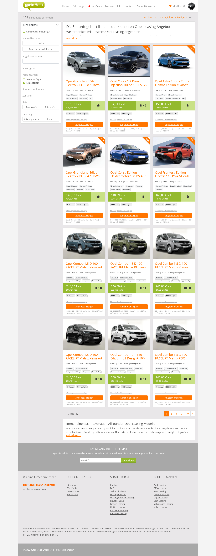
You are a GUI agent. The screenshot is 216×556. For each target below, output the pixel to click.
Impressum (72, 494)
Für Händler (72, 488)
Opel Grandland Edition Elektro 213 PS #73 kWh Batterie (83, 176)
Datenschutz (73, 491)
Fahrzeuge (78, 6)
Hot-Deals (96, 6)
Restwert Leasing (118, 513)
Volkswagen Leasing (163, 504)
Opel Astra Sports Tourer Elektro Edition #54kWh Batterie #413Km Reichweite (173, 86)
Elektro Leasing (117, 507)
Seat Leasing (160, 500)
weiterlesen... (73, 38)
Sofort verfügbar (34, 79)
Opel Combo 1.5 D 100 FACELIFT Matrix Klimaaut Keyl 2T (84, 267)
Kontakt (129, 6)
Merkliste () (179, 6)
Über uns (71, 485)
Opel (39, 43)
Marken (109, 6)
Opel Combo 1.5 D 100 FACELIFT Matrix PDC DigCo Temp (171, 358)
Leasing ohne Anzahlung (122, 497)
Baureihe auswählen (39, 49)
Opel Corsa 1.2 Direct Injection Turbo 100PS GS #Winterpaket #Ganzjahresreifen (128, 86)
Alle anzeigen (32, 82)
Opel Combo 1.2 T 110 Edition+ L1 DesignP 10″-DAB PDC (127, 358)
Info (119, 6)
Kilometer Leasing (119, 510)
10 (187, 413)
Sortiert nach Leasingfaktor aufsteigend (166, 17)
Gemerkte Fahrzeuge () (38, 31)
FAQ (112, 488)
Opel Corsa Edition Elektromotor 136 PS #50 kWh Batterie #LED (128, 176)
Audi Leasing (160, 485)
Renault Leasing (162, 494)
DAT (29, 534)
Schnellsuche (30, 24)
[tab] (41, 25)
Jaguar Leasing (161, 497)
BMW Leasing (160, 488)
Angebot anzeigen (84, 124)
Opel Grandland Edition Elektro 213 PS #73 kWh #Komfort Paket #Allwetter (83, 86)
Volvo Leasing (160, 507)
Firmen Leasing (117, 504)
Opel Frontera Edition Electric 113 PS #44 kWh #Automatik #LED (172, 176)
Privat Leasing (117, 500)
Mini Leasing (160, 491)
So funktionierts (146, 6)
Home (65, 6)
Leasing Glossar (118, 494)
